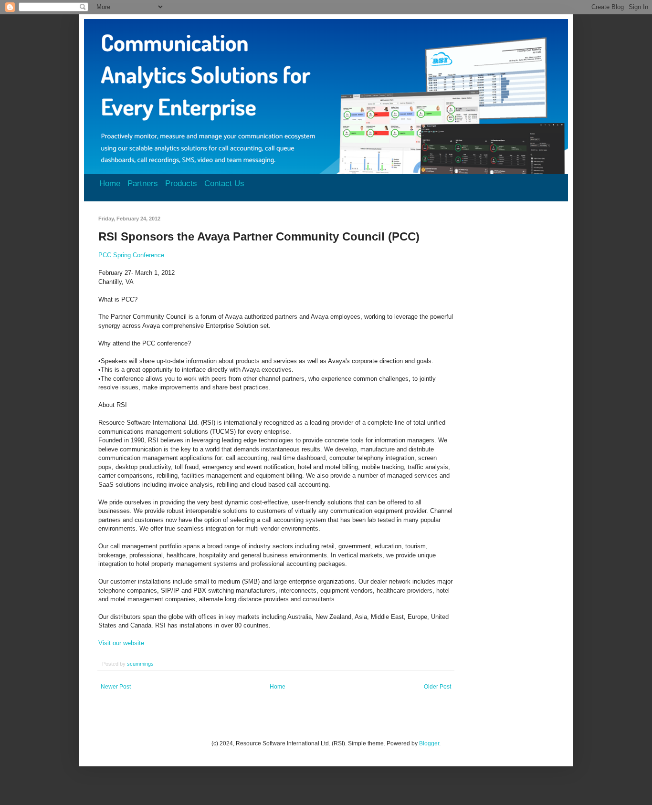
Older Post (437, 686)
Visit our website (121, 643)
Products (181, 183)
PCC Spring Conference (131, 255)
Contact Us (224, 183)
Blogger (429, 743)
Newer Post (116, 686)
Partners (142, 183)
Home (109, 183)
